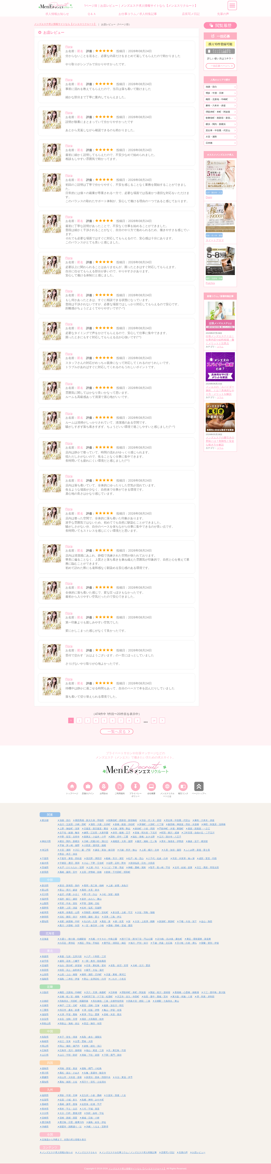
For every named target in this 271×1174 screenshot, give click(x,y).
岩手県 (45, 961)
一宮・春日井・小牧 (94, 925)
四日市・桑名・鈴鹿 (69, 1010)
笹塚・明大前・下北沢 (146, 832)
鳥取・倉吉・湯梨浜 (92, 1037)
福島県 (45, 979)
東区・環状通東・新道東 (199, 939)
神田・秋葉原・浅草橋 (214, 824)
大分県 (45, 1113)
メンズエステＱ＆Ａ (87, 1152)
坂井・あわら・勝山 (92, 899)
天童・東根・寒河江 (116, 974)
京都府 (45, 1001)
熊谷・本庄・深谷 (68, 854)
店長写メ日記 (167, 1152)
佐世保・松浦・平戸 (92, 1104)
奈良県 (45, 1019)
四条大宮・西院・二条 (139, 1001)
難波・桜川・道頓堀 (160, 992)
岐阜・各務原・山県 (69, 912)
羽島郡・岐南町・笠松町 (96, 912)
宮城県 (45, 965)
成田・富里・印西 (208, 858)
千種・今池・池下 (188, 921)
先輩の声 (183, 1152)
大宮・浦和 (211, 136)
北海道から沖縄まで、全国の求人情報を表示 (64, 1139)
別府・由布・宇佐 (95, 1113)
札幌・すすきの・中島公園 (104, 939)
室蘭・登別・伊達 (210, 943)
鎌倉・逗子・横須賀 (198, 841)
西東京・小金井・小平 (95, 836)
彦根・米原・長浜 (112, 1014)
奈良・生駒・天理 (68, 1019)
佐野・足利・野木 (117, 863)
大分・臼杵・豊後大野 (71, 1113)
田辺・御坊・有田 (93, 1023)
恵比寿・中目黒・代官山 (218, 130)
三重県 (45, 1010)
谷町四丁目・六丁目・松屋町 (98, 996)
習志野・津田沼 (94, 858)
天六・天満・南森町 (96, 992)
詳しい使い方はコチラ (219, 58)
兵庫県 (45, 1005)
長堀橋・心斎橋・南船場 (187, 992)
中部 (50, 879)
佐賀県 (45, 1099)
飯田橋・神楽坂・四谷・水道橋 (183, 824)
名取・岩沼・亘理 (119, 965)
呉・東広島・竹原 (117, 1050)
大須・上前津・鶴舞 (145, 921)
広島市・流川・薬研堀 (71, 1050)
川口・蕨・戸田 (83, 850)
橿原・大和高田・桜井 (93, 1019)
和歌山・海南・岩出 (69, 1023)
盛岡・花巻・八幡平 (69, 961)
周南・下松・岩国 (90, 1055)
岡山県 (45, 1046)
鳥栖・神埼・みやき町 (93, 1099)
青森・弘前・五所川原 (71, 956)
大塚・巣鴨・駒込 (121, 828)
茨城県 (45, 867)
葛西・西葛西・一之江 (199, 828)
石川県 (45, 894)
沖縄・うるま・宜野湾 (97, 1126)
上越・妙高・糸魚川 (118, 885)
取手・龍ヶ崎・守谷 (160, 867)
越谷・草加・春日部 (105, 850)
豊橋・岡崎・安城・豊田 (120, 925)
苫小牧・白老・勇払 (187, 943)
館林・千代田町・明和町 (118, 872)
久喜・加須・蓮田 (172, 850)
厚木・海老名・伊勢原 (172, 841)
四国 (50, 1062)
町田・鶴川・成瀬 (170, 832)
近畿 (50, 986)
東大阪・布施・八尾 (182, 996)
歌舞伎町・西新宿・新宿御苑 (220, 118)
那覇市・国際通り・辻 (71, 1126)
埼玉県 (45, 850)
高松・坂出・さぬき (69, 1073)
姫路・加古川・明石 (114, 1005)
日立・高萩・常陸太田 (208, 867)
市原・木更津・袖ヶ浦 (183, 858)
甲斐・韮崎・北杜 (90, 903)
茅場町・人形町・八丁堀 (151, 824)
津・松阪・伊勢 (91, 1010)
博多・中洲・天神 (214, 93)
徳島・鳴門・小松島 (92, 1068)
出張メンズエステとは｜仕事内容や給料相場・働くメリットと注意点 (220, 340)
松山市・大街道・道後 (71, 1077)
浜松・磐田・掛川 (68, 917)
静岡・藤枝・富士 (90, 917)
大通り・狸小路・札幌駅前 (73, 939)
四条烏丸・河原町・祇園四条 (74, 1001)
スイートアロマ (215, 240)
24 (154, 720)
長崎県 (45, 1104)
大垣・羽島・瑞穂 (146, 912)
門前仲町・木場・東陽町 (171, 828)
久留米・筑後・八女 (116, 1095)
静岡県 (45, 917)
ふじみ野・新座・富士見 (198, 850)
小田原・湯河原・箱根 (95, 845)
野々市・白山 (90, 894)
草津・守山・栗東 (90, 1014)
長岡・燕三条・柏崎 (94, 885)
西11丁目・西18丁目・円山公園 (137, 939)
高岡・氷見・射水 (90, 890)
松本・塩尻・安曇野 (92, 908)
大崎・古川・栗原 (141, 965)
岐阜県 (45, 912)
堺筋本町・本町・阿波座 (218, 112)
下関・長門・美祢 (112, 1055)
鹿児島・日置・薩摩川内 (72, 1122)
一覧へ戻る (116, 731)
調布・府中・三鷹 (119, 836)
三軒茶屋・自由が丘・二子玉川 (198, 832)
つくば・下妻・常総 (114, 867)
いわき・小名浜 (118, 979)
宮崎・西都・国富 (68, 1118)
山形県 (45, 974)
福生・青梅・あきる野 (144, 836)
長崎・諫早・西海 (68, 1104)
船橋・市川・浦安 (115, 858)
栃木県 (45, 863)
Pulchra (210, 283)
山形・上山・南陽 (68, 974)
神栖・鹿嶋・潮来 (137, 867)
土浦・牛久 (93, 867)
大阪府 (45, 992)
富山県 (45, 890)
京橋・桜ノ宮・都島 (69, 996)
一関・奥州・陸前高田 (95, 961)
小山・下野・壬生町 (94, 863)
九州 (50, 1089)
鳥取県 (45, 1037)
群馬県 (45, 872)
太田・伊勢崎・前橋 (92, 872)
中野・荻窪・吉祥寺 (69, 836)
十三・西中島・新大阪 (214, 992)
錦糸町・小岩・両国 (145, 828)
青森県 (45, 956)
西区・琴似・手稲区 (89, 943)
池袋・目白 (211, 86)
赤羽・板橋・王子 (121, 832)
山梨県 (45, 903)
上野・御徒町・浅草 (69, 828)
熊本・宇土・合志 (68, 1108)
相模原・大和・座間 (123, 841)
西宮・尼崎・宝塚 (90, 1005)
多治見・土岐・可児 (123, 912)
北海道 (50, 933)
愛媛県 (45, 1077)
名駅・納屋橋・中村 (69, 921)
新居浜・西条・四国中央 (98, 1077)
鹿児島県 (46, 1122)
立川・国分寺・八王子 (170, 836)
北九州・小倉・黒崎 (92, 1095)
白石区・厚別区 (67, 943)
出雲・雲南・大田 (84, 1041)
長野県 (45, 908)
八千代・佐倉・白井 (158, 858)
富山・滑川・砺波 (68, 890)
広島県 (45, 1050)
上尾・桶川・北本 (150, 850)
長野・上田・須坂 (68, 908)
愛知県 (45, 921)
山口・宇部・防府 (68, 1055)
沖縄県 (45, 1126)
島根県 (45, 1041)
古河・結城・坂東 (183, 867)
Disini (209, 197)
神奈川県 (46, 841)
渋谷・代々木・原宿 (151, 820)
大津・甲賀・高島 (68, 1014)
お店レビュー (198, 1152)
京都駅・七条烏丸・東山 (167, 1001)
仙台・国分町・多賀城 (71, 965)
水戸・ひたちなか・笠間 (72, 867)
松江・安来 (65, 1041)
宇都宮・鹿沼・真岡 (69, 863)
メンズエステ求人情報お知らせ (57, 1152)
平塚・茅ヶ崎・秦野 (69, 845)
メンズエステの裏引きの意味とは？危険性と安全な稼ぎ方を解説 (220, 441)
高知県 (45, 1082)
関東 (50, 814)
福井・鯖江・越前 (68, 899)
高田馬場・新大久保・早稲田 (89, 820)
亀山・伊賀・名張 (112, 1010)
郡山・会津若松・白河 (95, 979)
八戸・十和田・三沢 (96, 956)
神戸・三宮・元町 (68, 1005)
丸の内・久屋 (90, 921)
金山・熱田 (206, 921)
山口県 (45, 1055)
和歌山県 (46, 1023)
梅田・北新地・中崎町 (217, 99)
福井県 (45, 899)
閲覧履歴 (223, 25)
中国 (50, 1031)
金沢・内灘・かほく (69, 894)
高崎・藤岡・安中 (68, 872)
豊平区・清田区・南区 (115, 943)
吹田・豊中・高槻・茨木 (156, 996)
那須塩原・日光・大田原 (142, 863)
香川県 (45, 1073)
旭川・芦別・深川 (139, 943)
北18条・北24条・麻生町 (169, 939)
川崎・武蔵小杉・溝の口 (96, 841)
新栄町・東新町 (167, 921)
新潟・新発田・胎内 (69, 885)
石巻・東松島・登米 (96, 965)
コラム (220, 346)
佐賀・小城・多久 (68, 1099)
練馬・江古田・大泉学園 (96, 832)
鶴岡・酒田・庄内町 (92, 974)
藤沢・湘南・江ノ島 (147, 841)
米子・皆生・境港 (68, 1037)
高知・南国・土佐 (68, 1082)
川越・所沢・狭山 (128, 850)
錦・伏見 (119, 921)
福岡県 (45, 1095)
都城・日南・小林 (90, 1118)
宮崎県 (45, 1118)
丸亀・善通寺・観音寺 (95, 1073)
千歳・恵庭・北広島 (162, 943)
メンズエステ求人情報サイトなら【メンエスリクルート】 (65, 24)
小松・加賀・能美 (110, 894)
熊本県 (45, 1108)
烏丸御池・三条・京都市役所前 (108, 1001)
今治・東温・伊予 (124, 1077)
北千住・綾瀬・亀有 (69, 832)
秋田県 (45, 970)
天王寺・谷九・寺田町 (128, 996)
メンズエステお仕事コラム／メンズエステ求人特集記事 (129, 1152)
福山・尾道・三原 (95, 1050)
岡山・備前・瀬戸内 (69, 1046)
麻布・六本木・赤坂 (216, 105)
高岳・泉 (106, 921)
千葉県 (45, 858)
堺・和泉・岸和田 (205, 996)
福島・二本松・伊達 (69, 979)
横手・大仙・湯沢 (95, 970)
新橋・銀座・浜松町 (125, 824)
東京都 (45, 820)
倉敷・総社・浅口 (93, 1046)
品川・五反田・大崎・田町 (73, 824)
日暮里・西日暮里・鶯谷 (96, 828)
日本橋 (209, 143)
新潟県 (45, 885)
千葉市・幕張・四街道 (71, 858)
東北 (50, 950)
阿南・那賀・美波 (68, 1068)
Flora (68, 46)
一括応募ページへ (220, 66)
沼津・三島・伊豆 (112, 917)
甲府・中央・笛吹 (68, 903)
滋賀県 (45, 1014)
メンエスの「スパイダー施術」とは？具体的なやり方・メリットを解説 (220, 390)
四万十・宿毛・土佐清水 (94, 1082)
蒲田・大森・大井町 (100, 824)
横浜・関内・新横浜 (216, 124)
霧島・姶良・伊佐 (97, 1122)
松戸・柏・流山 (136, 858)
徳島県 (45, 1068)
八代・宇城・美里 (90, 1108)
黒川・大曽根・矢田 (69, 925)
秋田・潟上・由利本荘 (71, 970)
